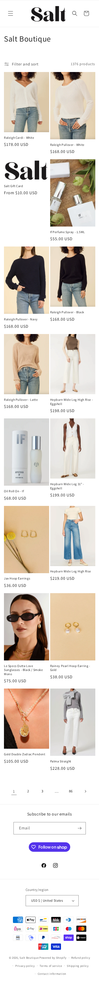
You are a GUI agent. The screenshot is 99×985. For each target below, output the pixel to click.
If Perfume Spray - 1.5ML (67, 232)
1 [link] (14, 791)
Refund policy (80, 958)
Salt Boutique (29, 958)
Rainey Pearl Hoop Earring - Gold (70, 668)
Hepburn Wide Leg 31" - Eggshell (67, 486)
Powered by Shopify (53, 958)
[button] (10, 13)
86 (71, 791)
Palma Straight (60, 761)
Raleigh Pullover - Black (67, 312)
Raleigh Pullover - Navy (21, 319)
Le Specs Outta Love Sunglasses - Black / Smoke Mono (23, 670)
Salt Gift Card (13, 186)
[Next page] (85, 791)
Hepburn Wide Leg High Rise (70, 571)
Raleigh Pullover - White (67, 145)
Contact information (52, 974)
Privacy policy (25, 966)
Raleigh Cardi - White (19, 138)
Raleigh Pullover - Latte (21, 400)
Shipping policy (78, 966)
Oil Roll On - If (14, 491)
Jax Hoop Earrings (17, 578)
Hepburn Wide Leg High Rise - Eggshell (71, 402)
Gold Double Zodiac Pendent (24, 754)
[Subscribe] (80, 828)
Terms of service (51, 966)
